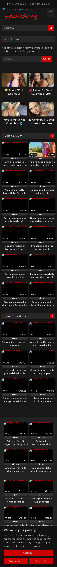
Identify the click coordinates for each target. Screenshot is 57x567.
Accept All (28, 553)
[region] (28, 546)
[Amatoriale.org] (23, 17)
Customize (15, 561)
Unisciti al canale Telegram (20, 9)
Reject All (41, 561)
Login (33, 4)
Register (45, 4)
